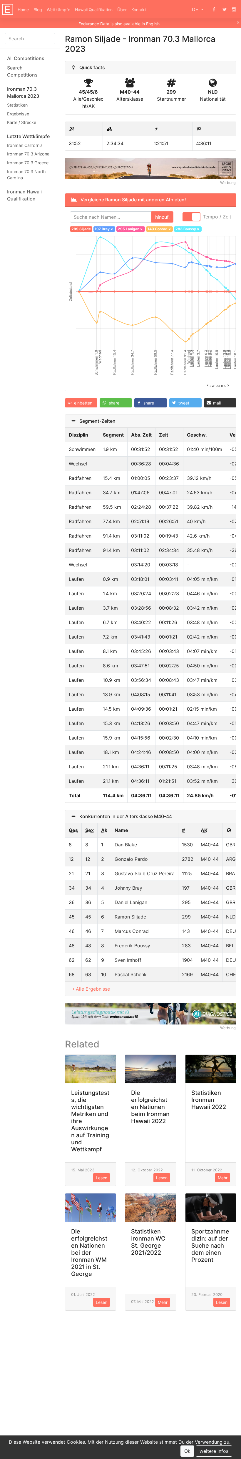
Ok (187, 1451)
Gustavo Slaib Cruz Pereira (145, 873)
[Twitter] (224, 9)
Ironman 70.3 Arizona (28, 153)
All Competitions (25, 58)
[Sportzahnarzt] (150, 168)
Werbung (228, 182)
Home (23, 9)
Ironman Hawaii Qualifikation (24, 195)
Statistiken (17, 104)
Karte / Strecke (21, 122)
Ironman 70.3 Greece (27, 162)
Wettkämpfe (58, 9)
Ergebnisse (18, 113)
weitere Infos (214, 1451)
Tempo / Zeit (217, 217)
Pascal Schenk (131, 974)
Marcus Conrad (132, 931)
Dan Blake (126, 845)
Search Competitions (22, 71)
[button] (81, 402)
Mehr (222, 1177)
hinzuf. (162, 217)
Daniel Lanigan (131, 902)
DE (196, 9)
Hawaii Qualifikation (94, 9)
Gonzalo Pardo (131, 859)
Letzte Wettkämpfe (28, 136)
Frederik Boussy (132, 946)
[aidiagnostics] (150, 1013)
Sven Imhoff (128, 960)
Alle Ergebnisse (93, 989)
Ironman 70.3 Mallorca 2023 (23, 92)
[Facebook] (214, 9)
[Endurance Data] (7, 9)
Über (122, 9)
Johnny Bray (128, 888)
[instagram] (234, 9)
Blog (38, 9)
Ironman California (25, 145)
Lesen (101, 1177)
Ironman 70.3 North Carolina (26, 174)
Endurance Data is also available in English (119, 23)
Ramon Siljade (130, 917)
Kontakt (138, 9)
